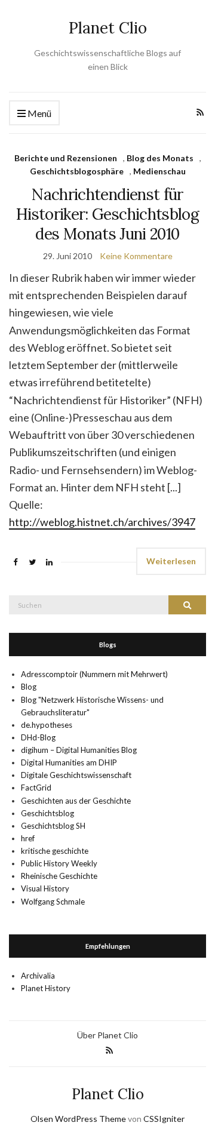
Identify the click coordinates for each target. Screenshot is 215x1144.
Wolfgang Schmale (53, 901)
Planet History (45, 988)
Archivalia (38, 975)
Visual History (45, 888)
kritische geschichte (54, 851)
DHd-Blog (38, 737)
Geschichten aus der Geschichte (76, 800)
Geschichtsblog (47, 813)
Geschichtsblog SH (53, 826)
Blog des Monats (160, 158)
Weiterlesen (171, 561)
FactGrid (36, 787)
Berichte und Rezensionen (65, 158)
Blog (28, 686)
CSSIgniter (164, 1119)
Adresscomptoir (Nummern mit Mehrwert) (94, 674)
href (28, 838)
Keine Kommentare (136, 256)
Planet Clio (108, 28)
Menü (38, 113)
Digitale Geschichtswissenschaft (76, 775)
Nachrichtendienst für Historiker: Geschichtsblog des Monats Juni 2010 (107, 214)
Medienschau (159, 171)
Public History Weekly (59, 863)
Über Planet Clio (107, 1035)
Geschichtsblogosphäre (77, 171)
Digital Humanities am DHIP (69, 762)
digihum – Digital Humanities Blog (79, 750)
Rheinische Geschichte (59, 876)
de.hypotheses (46, 725)
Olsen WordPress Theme (78, 1119)
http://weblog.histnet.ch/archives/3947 (102, 521)
